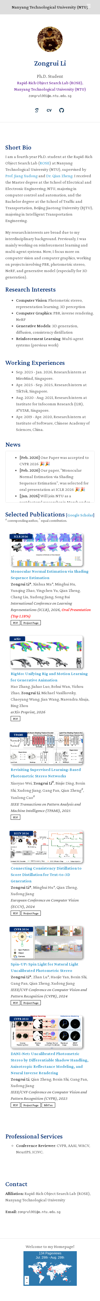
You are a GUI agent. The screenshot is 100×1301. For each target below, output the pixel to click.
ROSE (45, 163)
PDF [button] (15, 623)
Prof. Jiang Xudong (21, 175)
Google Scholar (80, 515)
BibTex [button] (48, 1105)
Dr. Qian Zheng (59, 175)
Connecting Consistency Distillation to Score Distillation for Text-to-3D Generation (46, 874)
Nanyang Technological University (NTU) (50, 7)
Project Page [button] (30, 623)
